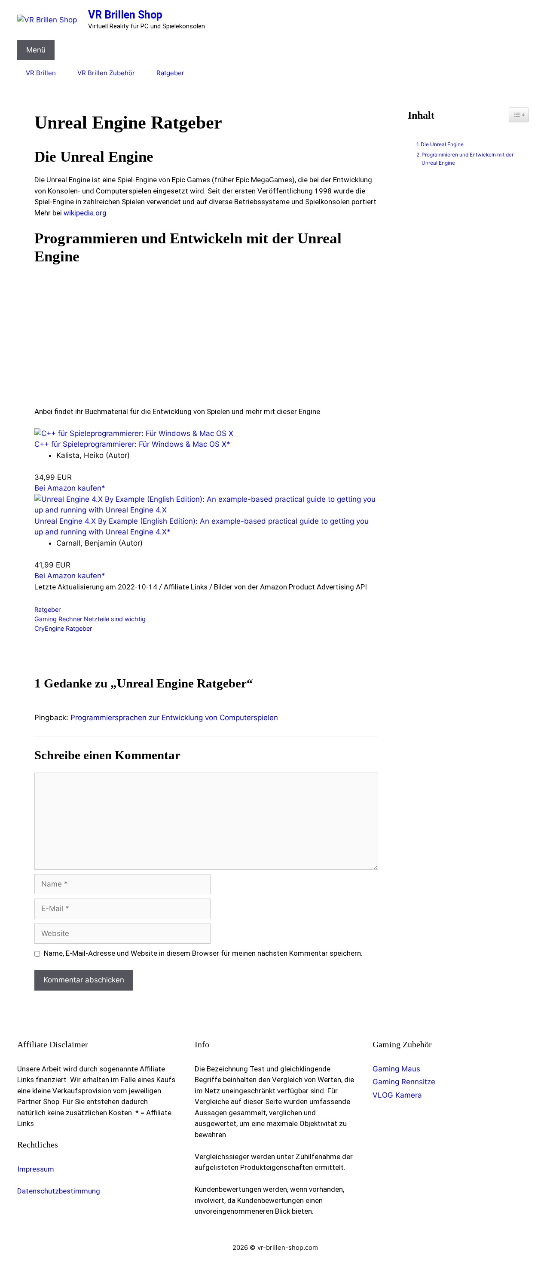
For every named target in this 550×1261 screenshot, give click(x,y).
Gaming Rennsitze (404, 1081)
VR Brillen (41, 73)
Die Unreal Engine (442, 144)
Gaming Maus (396, 1069)
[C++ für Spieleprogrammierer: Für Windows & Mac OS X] (133, 433)
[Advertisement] (206, 334)
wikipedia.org (85, 213)
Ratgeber (170, 73)
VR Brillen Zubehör (106, 73)
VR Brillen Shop (125, 15)
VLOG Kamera (397, 1095)
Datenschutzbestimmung (58, 1191)
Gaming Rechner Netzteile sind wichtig (90, 619)
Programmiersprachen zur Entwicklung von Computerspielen (174, 717)
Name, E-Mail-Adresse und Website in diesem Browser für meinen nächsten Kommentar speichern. (203, 953)
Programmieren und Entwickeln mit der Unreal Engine (467, 158)
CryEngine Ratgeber (63, 628)
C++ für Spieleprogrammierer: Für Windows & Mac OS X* (132, 444)
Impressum (35, 1169)
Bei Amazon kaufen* (69, 488)
